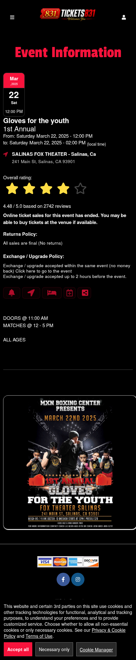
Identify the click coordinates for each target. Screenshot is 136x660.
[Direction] (31, 292)
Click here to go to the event (43, 271)
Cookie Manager (96, 649)
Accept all (18, 649)
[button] (124, 17)
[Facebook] (63, 579)
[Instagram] (78, 579)
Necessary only (54, 649)
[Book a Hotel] (51, 292)
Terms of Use (39, 636)
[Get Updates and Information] (12, 292)
